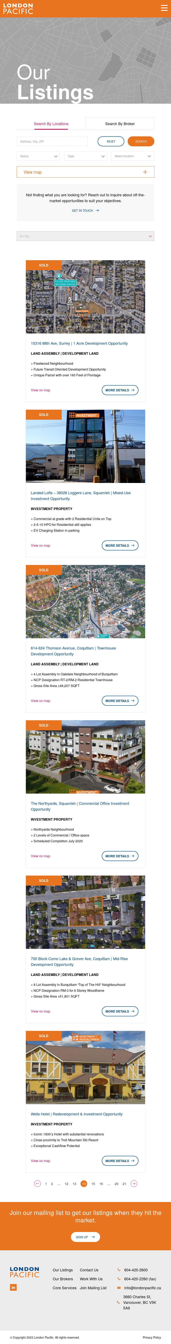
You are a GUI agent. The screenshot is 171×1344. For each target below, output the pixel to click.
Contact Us (89, 1269)
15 (93, 1183)
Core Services (65, 1287)
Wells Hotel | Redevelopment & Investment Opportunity (77, 1113)
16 (101, 1183)
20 (116, 1183)
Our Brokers (63, 1278)
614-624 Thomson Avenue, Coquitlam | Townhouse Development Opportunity (73, 650)
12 (66, 1183)
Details (122, 390)
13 (74, 1183)
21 (124, 1183)
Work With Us (91, 1278)
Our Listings (63, 1269)
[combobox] (38, 156)
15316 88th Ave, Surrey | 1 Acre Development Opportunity (79, 343)
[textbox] (38, 156)
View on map (40, 390)
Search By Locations (51, 123)
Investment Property (51, 508)
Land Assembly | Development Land (65, 353)
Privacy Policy (152, 1337)
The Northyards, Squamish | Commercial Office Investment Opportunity (80, 806)
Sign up (82, 1237)
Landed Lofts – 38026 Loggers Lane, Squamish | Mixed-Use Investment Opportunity (81, 495)
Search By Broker (120, 123)
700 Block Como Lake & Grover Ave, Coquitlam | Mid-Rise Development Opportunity (79, 961)
